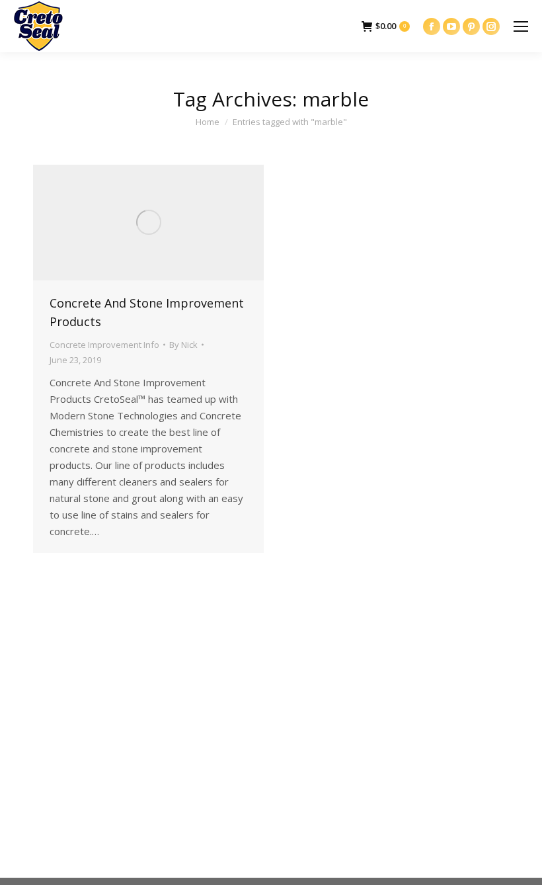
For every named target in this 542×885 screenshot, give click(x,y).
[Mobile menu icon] (521, 26)
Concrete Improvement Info (104, 345)
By (183, 345)
